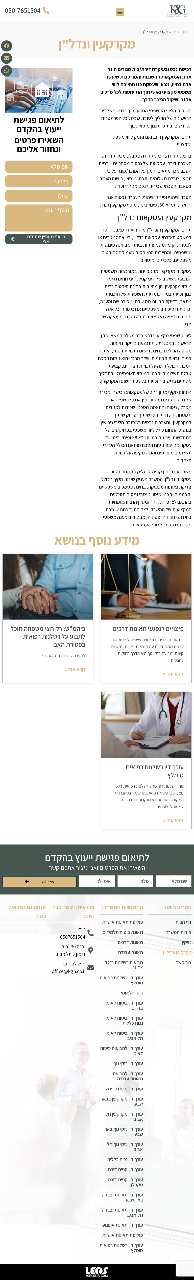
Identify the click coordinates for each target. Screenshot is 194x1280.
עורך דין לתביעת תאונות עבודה (128, 1076)
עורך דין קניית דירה (125, 1169)
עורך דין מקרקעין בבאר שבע (122, 1101)
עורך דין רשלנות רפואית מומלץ (155, 770)
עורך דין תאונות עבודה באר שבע (122, 1197)
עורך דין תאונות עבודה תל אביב (122, 1212)
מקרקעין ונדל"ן (177, 952)
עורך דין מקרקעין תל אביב (124, 1116)
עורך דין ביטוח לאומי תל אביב (124, 1035)
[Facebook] (6, 46)
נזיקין (186, 942)
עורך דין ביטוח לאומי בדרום (124, 1005)
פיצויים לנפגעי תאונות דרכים (148, 628)
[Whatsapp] (6, 70)
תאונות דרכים (130, 942)
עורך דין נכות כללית (125, 1159)
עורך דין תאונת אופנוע (122, 1225)
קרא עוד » (173, 673)
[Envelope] (6, 58)
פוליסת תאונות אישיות (122, 922)
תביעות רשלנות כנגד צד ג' (124, 965)
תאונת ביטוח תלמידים (122, 932)
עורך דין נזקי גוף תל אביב (125, 1147)
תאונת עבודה (130, 952)
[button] (120, 12)
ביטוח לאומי (132, 992)
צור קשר (183, 962)
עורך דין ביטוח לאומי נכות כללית (124, 1020)
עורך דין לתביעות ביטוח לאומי (121, 1051)
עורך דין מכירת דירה (124, 1088)
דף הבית (179, 32)
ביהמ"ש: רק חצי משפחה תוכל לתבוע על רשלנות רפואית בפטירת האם (48, 636)
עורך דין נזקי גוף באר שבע (124, 1131)
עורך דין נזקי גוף (128, 1063)
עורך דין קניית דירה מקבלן (125, 1182)
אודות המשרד (178, 932)
